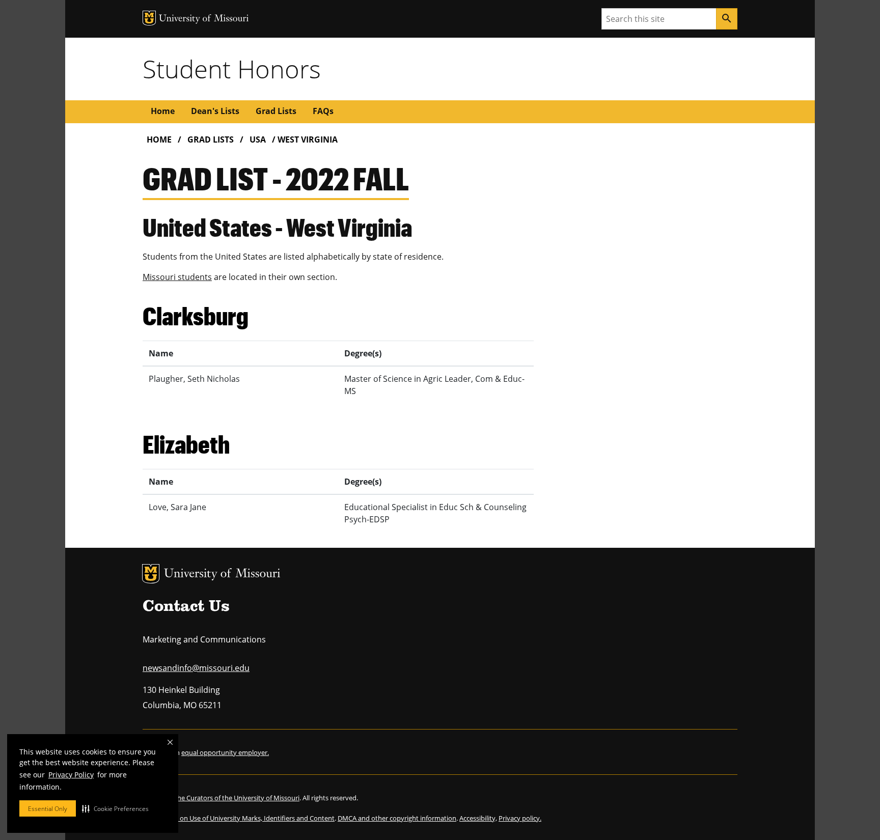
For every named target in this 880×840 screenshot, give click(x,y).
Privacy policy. (520, 818)
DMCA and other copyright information (397, 818)
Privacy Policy (71, 774)
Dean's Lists (215, 111)
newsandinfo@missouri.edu (196, 668)
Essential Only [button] (47, 808)
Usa (258, 139)
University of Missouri (222, 574)
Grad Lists (276, 111)
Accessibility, (478, 818)
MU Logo (150, 573)
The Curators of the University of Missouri (236, 797)
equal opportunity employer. (225, 752)
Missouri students (177, 277)
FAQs (323, 111)
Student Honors (232, 69)
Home (163, 111)
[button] (115, 808)
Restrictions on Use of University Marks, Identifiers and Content (239, 818)
